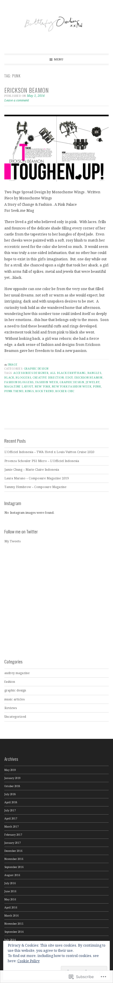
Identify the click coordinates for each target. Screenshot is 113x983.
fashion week (46, 382)
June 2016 (10, 891)
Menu (58, 59)
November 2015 (13, 923)
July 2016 (10, 883)
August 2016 (12, 875)
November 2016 (13, 859)
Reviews (10, 708)
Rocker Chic (64, 391)
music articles (14, 699)
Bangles (94, 373)
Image (13, 364)
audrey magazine (17, 673)
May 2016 (10, 899)
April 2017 (10, 818)
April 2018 (10, 802)
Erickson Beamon (26, 90)
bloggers (23, 377)
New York (42, 386)
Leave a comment (16, 100)
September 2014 (13, 932)
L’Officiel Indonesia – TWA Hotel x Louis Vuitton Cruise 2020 (49, 452)
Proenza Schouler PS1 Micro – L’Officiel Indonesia (41, 461)
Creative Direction (48, 377)
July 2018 (10, 794)
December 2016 (13, 851)
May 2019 (10, 770)
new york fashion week (71, 386)
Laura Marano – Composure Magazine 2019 (36, 478)
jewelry (92, 382)
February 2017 (13, 835)
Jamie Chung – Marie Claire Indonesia (31, 470)
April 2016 (10, 907)
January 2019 (12, 778)
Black (9, 377)
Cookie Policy (28, 960)
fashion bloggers (19, 382)
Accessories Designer (30, 373)
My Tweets (12, 541)
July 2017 (10, 810)
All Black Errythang (68, 373)
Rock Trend (44, 391)
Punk (97, 386)
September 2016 (13, 867)
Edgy (69, 377)
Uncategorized (15, 717)
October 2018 (12, 786)
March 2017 (11, 826)
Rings (29, 391)
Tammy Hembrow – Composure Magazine (35, 487)
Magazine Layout (18, 386)
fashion (9, 682)
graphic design (36, 368)
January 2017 (12, 843)
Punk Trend (13, 391)
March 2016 (11, 915)
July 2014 (10, 940)
